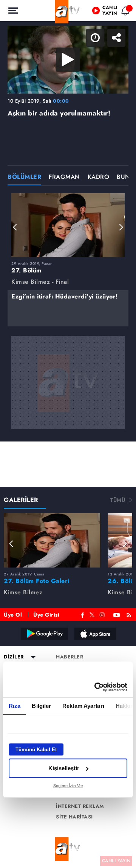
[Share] (124, 12)
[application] (68, 433)
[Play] (68, 433)
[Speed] (103, 12)
